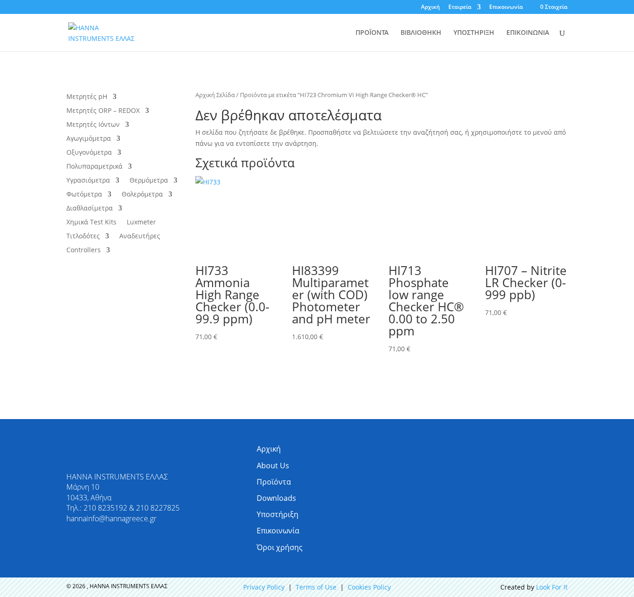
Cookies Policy (369, 587)
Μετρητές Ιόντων (93, 125)
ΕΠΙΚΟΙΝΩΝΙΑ (527, 33)
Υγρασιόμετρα (88, 180)
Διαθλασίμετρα (89, 208)
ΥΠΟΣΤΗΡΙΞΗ (473, 33)
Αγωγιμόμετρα (88, 139)
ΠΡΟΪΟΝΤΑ (372, 33)
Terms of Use (316, 587)
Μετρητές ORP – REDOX (103, 111)
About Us (273, 465)
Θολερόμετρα (142, 194)
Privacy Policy (264, 587)
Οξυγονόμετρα (89, 153)
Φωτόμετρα (84, 194)
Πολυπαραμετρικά (94, 167)
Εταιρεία (460, 7)
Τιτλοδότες (83, 236)
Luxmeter (141, 222)
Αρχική (430, 7)
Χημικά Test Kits (91, 222)
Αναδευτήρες (139, 236)
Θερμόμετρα (148, 180)
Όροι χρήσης (280, 547)
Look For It (552, 587)
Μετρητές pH (86, 97)
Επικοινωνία (506, 7)
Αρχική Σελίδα (215, 95)
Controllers (83, 250)
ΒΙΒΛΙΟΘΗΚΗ (421, 33)
